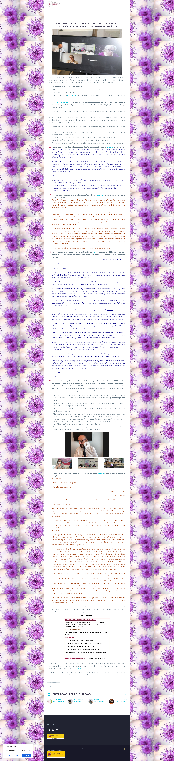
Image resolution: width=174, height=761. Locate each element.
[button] (87, 444)
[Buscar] (129, 4)
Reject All (18, 755)
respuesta (110, 310)
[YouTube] (126, 749)
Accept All (27, 755)
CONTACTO (114, 4)
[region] (18, 751)
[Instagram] (124, 749)
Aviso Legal (75, 748)
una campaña (72, 95)
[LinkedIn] (56, 686)
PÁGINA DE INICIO (63, 4)
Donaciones (122, 4)
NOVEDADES (50, 18)
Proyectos (96, 4)
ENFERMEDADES (86, 4)
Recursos (105, 4)
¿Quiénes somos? (75, 4)
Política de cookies (97, 748)
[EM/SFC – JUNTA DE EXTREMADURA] (71, 701)
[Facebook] (48, 686)
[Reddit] (58, 686)
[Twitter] (50, 686)
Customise (9, 755)
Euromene (78, 669)
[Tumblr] (54, 686)
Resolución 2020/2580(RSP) (54, 682)
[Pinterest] (52, 686)
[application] (87, 444)
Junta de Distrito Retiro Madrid (59, 723)
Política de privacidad (85, 748)
